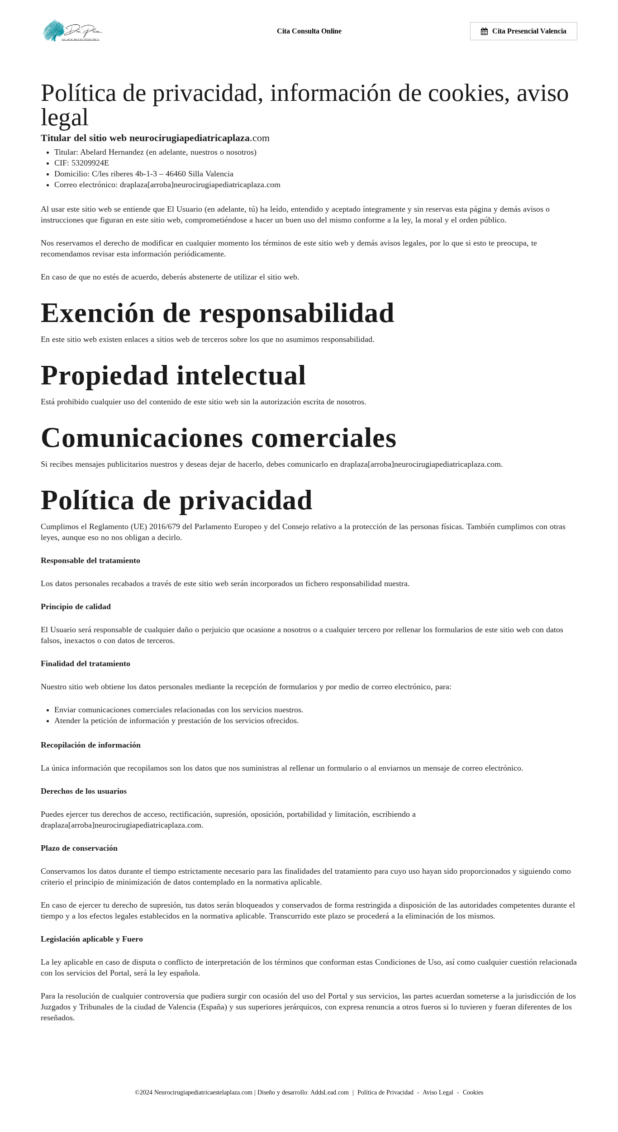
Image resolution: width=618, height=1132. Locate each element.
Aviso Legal (438, 1092)
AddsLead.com (329, 1092)
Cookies (473, 1092)
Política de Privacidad (385, 1092)
